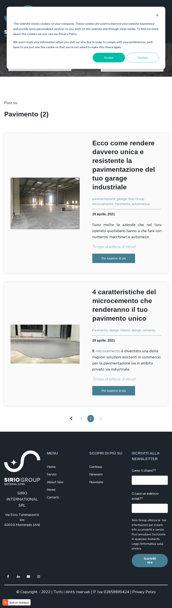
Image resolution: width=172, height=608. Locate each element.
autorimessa (141, 204)
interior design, (131, 330)
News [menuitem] (51, 489)
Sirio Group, (136, 199)
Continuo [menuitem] (95, 467)
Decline (143, 57)
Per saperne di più (114, 258)
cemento (148, 330)
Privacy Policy (144, 591)
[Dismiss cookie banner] (157, 15)
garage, (122, 199)
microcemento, (103, 204)
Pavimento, (123, 204)
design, (114, 330)
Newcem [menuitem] (96, 474)
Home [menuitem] (51, 467)
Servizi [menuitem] (51, 474)
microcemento (108, 351)
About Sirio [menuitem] (55, 482)
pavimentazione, (104, 199)
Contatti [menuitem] (53, 497)
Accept (109, 57)
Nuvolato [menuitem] (96, 482)
